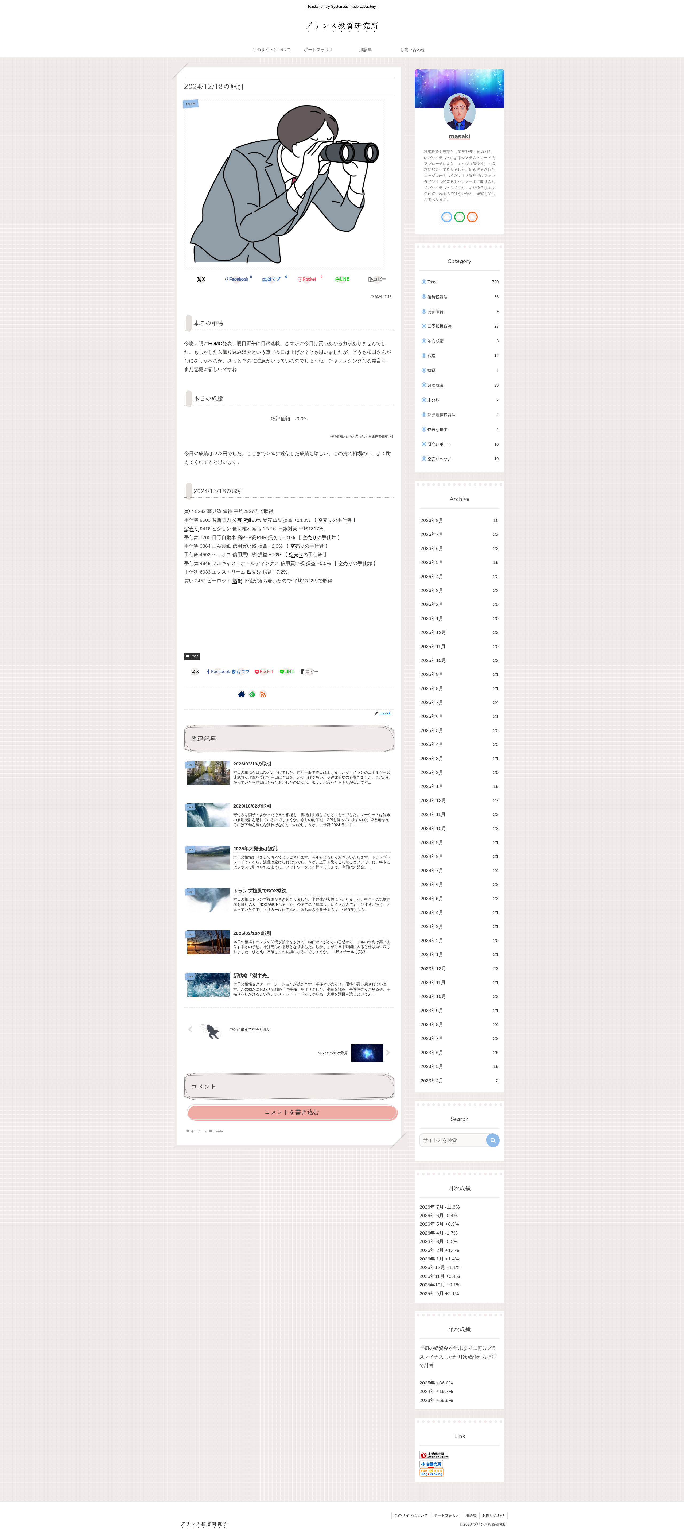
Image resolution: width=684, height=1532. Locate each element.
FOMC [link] (215, 343)
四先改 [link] (254, 572)
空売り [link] (325, 520)
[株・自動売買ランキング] (434, 1454)
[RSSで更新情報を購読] (263, 694)
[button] (377, 279)
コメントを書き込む (292, 1112)
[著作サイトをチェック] (241, 694)
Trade (194, 656)
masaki (459, 136)
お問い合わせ (493, 1515)
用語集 (471, 1515)
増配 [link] (237, 580)
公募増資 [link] (242, 520)
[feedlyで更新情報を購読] (252, 694)
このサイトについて (411, 1515)
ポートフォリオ (447, 1515)
